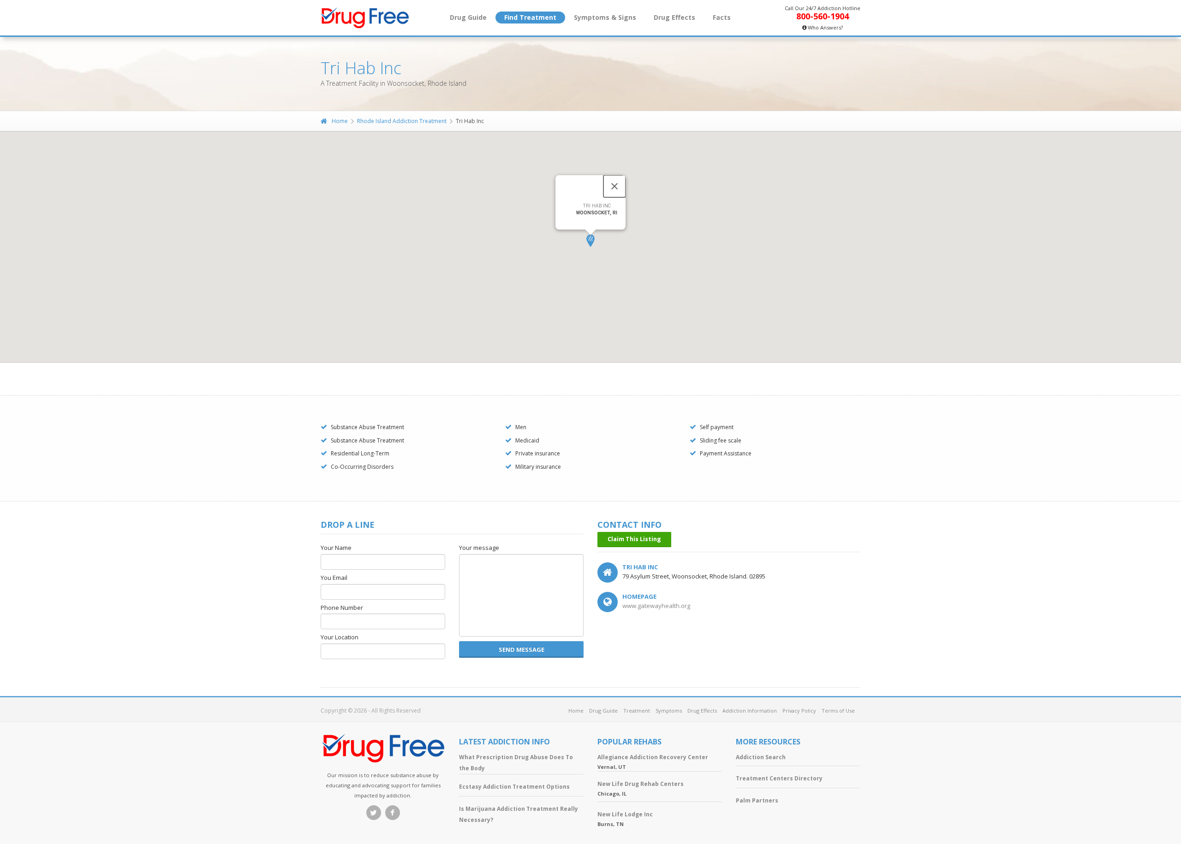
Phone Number (342, 608)
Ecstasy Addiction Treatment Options (514, 787)
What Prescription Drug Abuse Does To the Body (516, 762)
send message (521, 649)
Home (340, 121)
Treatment (636, 710)
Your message (479, 548)
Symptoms (669, 710)
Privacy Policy (799, 710)
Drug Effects (674, 17)
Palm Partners (757, 800)
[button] (590, 241)
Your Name (336, 548)
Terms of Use (838, 710)
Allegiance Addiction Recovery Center (652, 757)
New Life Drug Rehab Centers (640, 784)
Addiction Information (749, 710)
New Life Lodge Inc (625, 814)
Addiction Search (761, 757)
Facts (722, 17)
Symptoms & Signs (605, 17)
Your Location (339, 637)
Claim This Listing (634, 539)
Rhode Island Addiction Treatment (402, 121)
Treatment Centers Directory (779, 778)
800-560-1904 (822, 16)
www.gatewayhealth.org (656, 606)
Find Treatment (530, 17)
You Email (334, 578)
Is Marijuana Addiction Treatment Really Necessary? (518, 814)
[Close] (614, 186)
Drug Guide (468, 17)
